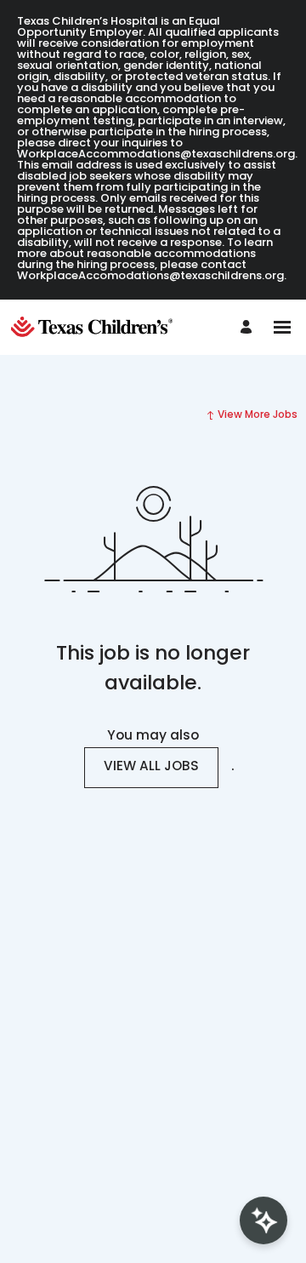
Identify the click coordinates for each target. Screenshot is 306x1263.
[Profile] (249, 327)
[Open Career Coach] (263, 1220)
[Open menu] (282, 327)
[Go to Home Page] (96, 327)
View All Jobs (151, 767)
